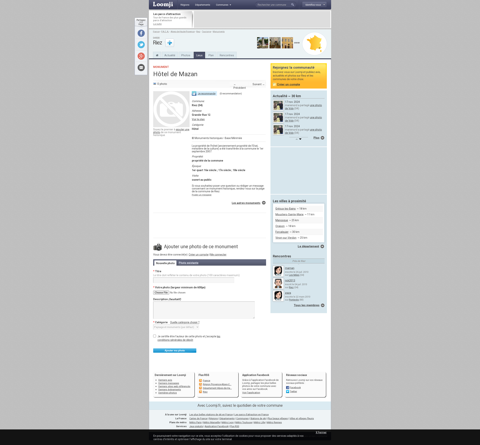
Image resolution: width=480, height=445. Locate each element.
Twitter (293, 391)
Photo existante (188, 262)
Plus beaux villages (278, 418)
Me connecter (218, 254)
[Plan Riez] (314, 43)
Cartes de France (198, 418)
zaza (288, 292)
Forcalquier (282, 231)
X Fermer (321, 432)
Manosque (281, 220)
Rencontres (227, 55)
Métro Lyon (228, 422)
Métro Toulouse (243, 422)
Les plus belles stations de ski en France (211, 414)
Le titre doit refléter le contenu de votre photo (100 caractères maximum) (196, 275)
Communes (242, 418)
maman (289, 268)
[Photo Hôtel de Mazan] (171, 126)
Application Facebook (216, 426)
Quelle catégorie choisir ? (185, 322)
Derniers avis (165, 380)
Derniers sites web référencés (174, 386)
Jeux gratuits (196, 426)
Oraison (280, 226)
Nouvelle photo (165, 263)
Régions (213, 418)
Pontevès (294, 299)
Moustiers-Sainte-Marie (289, 214)
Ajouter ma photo (175, 350)
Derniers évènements (169, 389)
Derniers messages (168, 383)
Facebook (295, 387)
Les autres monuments (246, 202)
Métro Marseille (211, 422)
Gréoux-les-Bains (285, 208)
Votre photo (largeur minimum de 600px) (179, 287)
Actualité (169, 55)
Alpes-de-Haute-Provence (183, 31)
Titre (157, 271)
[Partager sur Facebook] (141, 33)
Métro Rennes (274, 422)
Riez (198, 31)
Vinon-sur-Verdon (285, 237)
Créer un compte (198, 254)
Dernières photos (167, 392)
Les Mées (294, 275)
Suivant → (259, 84)
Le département (308, 246)
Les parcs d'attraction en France (251, 414)
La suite (157, 24)
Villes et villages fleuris (302, 418)
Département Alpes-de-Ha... (217, 388)
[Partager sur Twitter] (141, 44)
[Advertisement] (262, 19)
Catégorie (176, 322)
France (156, 31)
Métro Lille (259, 422)
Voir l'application (251, 392)
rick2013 (290, 280)
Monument (161, 66)
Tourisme (206, 31)
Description (167, 299)
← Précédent (239, 86)
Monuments (219, 31)
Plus (317, 137)
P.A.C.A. (165, 31)
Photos (185, 55)
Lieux (199, 55)
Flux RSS (204, 375)
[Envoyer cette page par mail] (141, 67)
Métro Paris (195, 422)
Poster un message (202, 195)
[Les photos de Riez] (297, 43)
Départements (227, 418)
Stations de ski (258, 418)
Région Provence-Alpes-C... (217, 384)
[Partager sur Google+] (141, 56)
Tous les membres (307, 305)
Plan (211, 55)
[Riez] (157, 55)
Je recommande (206, 93)
